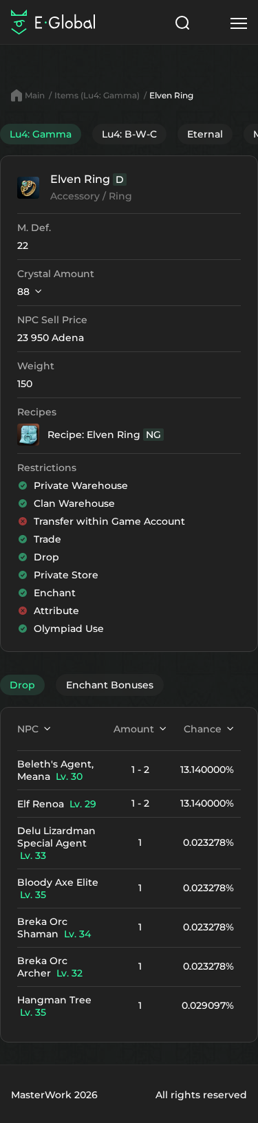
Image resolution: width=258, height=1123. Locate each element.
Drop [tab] (22, 685)
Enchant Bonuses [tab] (109, 685)
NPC (28, 729)
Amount (134, 729)
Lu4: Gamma (41, 134)
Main (35, 95)
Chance (203, 729)
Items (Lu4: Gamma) (97, 95)
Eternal (205, 134)
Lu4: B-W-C (129, 134)
